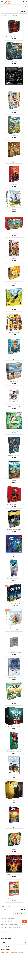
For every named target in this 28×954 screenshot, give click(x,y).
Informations (5, 950)
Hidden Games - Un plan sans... (14, 899)
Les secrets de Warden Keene (14, 529)
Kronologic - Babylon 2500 (14, 455)
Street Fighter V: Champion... (14, 504)
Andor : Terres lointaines (14, 160)
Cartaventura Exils (14, 381)
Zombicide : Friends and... (14, 61)
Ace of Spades (14, 184)
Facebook (2, 932)
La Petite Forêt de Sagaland (14, 431)
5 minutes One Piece (14, 332)
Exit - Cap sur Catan (14, 825)
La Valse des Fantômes (14, 554)
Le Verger (14, 307)
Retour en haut (20, 913)
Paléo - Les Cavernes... (14, 775)
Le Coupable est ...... (14, 258)
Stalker (14, 800)
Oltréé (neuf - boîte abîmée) (14, 603)
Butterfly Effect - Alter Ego (14, 406)
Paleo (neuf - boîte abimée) (14, 628)
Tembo (14, 283)
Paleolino (14, 209)
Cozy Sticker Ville (14, 135)
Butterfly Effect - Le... (14, 677)
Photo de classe (14, 110)
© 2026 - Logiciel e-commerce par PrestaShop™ (12, 952)
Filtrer (22, 12)
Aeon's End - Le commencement (14, 36)
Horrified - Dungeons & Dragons (14, 874)
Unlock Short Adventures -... (14, 578)
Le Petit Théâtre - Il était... (14, 234)
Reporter (14, 480)
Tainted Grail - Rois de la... (14, 726)
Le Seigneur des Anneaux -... (14, 751)
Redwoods (14, 849)
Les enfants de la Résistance (14, 652)
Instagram (10, 932)
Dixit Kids (14, 702)
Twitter (6, 932)
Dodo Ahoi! (14, 357)
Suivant (23, 909)
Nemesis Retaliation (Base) (14, 86)
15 (8, 909)
